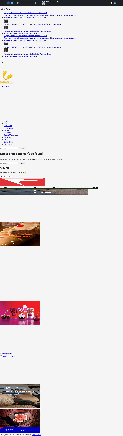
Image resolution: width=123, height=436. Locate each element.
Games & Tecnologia (11, 135)
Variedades (7, 133)
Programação (4, 86)
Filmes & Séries (9, 128)
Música (6, 123)
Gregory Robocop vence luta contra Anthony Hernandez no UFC (25, 13)
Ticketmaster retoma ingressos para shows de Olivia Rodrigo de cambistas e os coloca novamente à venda (40, 15)
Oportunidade (8, 142)
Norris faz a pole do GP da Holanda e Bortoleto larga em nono (25, 17)
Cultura (6, 130)
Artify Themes (36, 435)
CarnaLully (7, 137)
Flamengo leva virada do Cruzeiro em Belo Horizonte (21, 33)
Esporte (6, 121)
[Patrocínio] (20, 246)
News (6, 140)
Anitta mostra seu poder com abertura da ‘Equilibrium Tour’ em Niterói (27, 31)
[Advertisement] (61, 101)
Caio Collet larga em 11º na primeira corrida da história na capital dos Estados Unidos (33, 24)
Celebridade (8, 126)
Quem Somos (8, 144)
